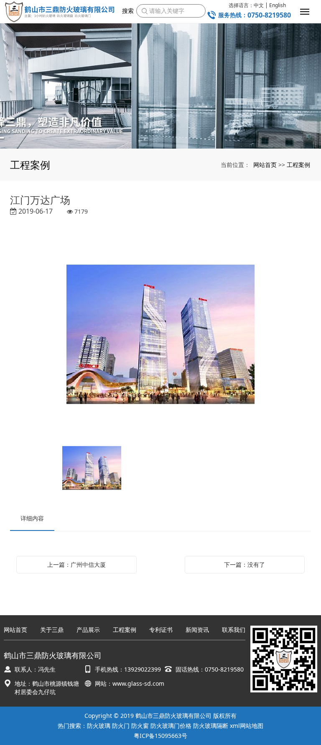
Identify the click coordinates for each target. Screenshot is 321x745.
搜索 (128, 11)
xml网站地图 (246, 726)
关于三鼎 (52, 630)
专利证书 (161, 630)
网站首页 (265, 165)
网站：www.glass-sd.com (129, 683)
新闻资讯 (197, 630)
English (277, 5)
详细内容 (32, 518)
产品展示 (88, 630)
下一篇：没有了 (244, 564)
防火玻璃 (98, 726)
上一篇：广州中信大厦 (76, 564)
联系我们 (233, 630)
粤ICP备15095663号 (160, 736)
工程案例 (298, 165)
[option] (160, 335)
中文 (259, 5)
